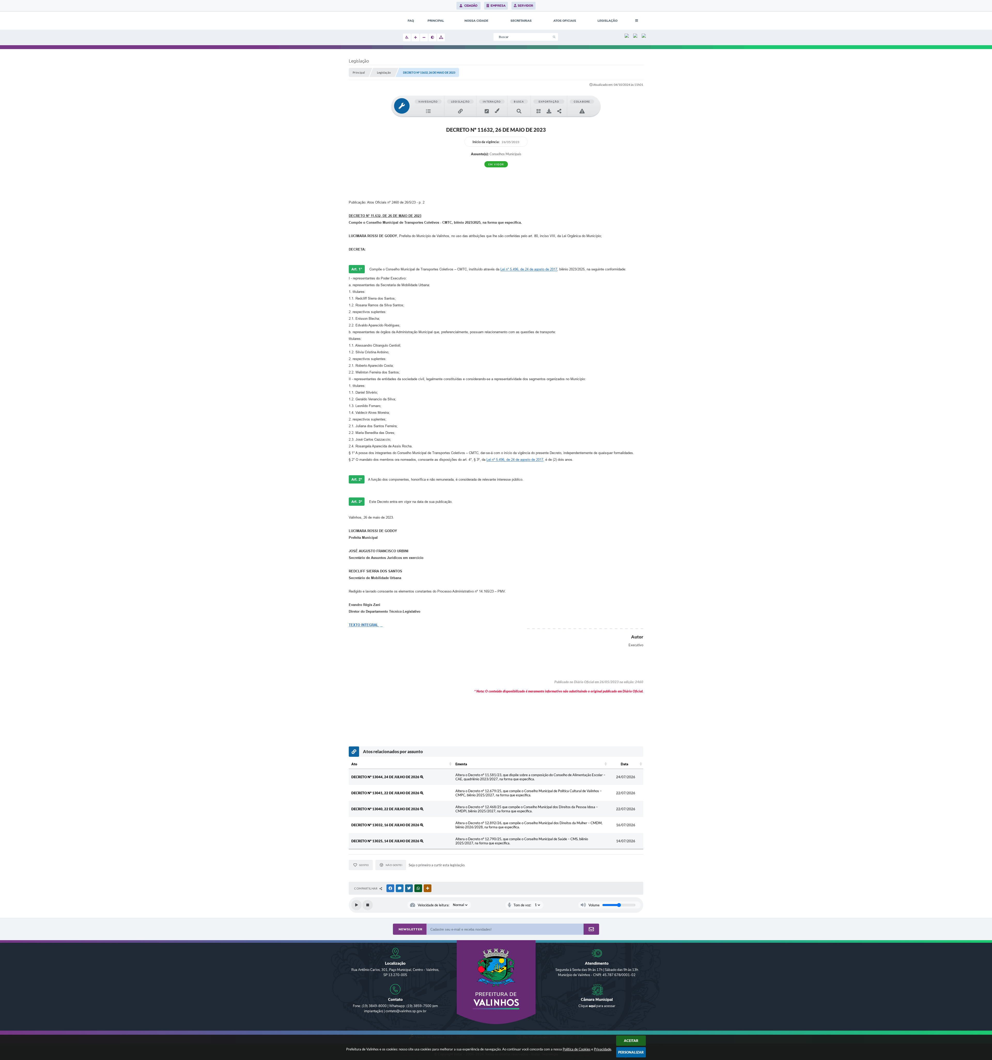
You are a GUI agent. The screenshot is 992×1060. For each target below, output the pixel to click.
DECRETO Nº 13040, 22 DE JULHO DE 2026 (385, 809)
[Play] (356, 905)
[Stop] (367, 905)
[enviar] (591, 929)
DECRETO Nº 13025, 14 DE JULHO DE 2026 (385, 841)
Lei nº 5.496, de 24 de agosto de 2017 (514, 460)
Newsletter (410, 929)
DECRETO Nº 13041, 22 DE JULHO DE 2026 (385, 793)
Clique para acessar (596, 1006)
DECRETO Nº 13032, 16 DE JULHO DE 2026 (385, 825)
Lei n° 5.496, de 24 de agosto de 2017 (528, 269)
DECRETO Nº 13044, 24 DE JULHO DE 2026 (385, 777)
